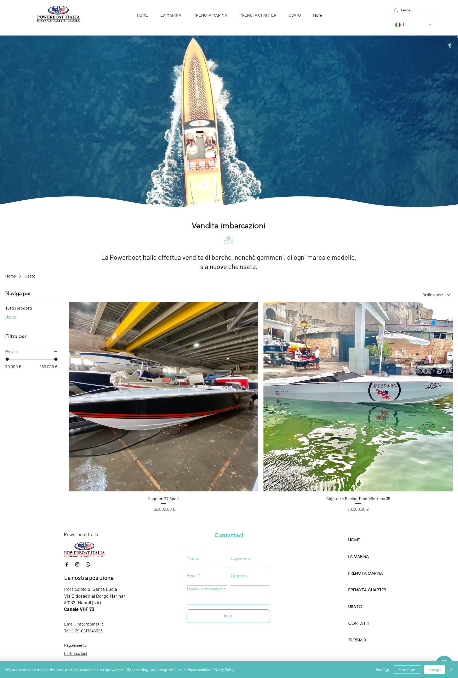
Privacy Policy (223, 669)
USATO (355, 607)
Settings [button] (383, 669)
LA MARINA (358, 556)
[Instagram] (77, 564)
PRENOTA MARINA (365, 573)
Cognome (240, 558)
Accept (435, 669)
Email (192, 576)
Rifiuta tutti (407, 669)
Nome (193, 558)
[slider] (7, 359)
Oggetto (239, 576)
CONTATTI (358, 623)
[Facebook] (66, 564)
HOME (354, 540)
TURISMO (357, 640)
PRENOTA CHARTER (367, 590)
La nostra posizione (89, 577)
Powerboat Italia (81, 534)
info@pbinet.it (90, 623)
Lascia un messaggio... (208, 589)
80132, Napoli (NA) (82, 602)
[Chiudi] (451, 669)
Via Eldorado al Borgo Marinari (95, 596)
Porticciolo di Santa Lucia (90, 589)
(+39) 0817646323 (87, 630)
